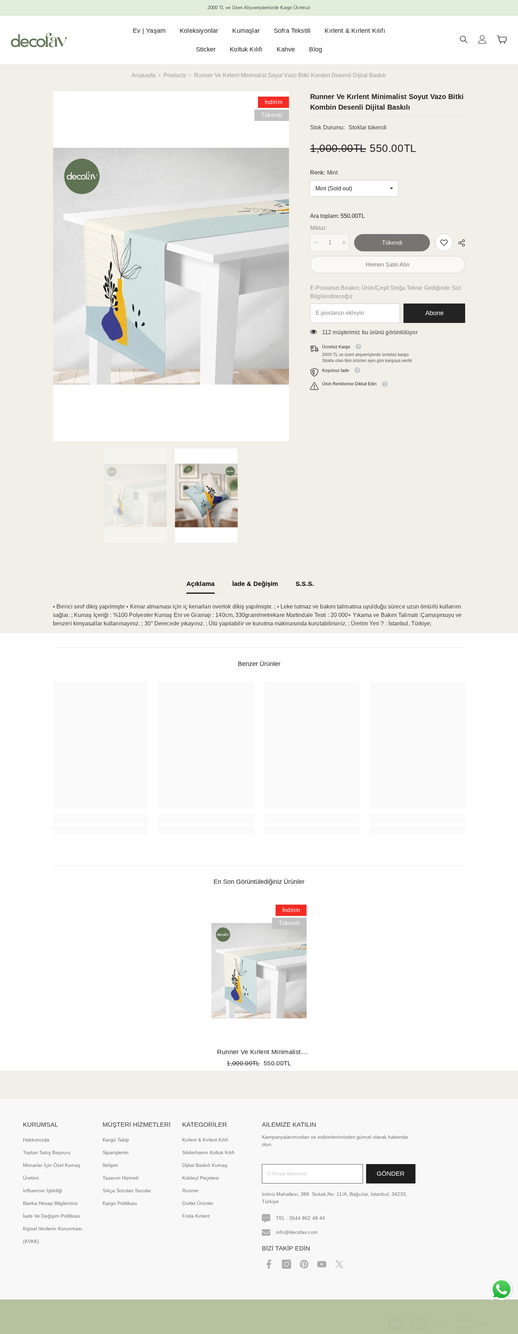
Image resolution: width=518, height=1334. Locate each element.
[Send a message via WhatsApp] (501, 1289)
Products (175, 75)
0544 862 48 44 (307, 1218)
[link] (444, 242)
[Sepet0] (502, 39)
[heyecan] (339, 1264)
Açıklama (200, 583)
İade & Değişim (255, 583)
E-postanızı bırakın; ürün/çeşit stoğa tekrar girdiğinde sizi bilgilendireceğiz (385, 292)
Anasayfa (143, 75)
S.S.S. (305, 583)
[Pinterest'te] (304, 1264)
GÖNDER (391, 1173)
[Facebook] (269, 1264)
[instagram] (286, 1264)
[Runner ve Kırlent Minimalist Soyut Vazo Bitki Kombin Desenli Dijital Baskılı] (259, 970)
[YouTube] (322, 1264)
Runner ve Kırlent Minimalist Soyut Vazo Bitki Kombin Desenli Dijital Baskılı (259, 1052)
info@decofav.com (297, 1232)
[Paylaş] (459, 242)
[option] (171, 266)
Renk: (324, 173)
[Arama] (463, 39)
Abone (434, 313)
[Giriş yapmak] (482, 39)
